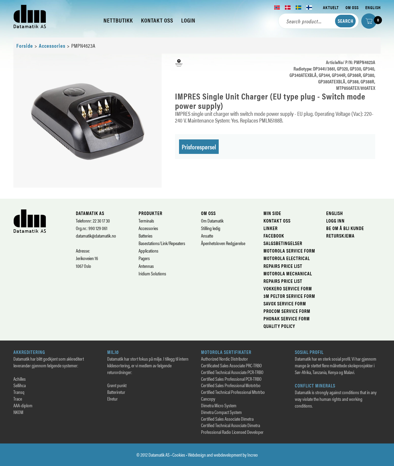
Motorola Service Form (289, 250)
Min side (272, 213)
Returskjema (340, 235)
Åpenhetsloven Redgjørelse (223, 243)
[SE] (299, 7)
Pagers (144, 258)
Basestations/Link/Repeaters (162, 243)
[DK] (288, 7)
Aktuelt (331, 7)
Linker (270, 228)
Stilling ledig (210, 228)
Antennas (146, 265)
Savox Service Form (284, 303)
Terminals (146, 220)
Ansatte (207, 235)
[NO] (277, 7)
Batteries (146, 235)
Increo (252, 454)
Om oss (352, 7)
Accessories (52, 45)
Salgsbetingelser (282, 243)
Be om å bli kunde (345, 228)
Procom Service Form (286, 311)
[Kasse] (369, 21)
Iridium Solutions (152, 273)
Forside (24, 45)
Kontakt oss (277, 220)
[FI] (309, 7)
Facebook (273, 235)
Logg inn (335, 220)
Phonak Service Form (286, 318)
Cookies (178, 454)
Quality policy (279, 326)
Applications (148, 250)
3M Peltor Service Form (289, 296)
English (373, 7)
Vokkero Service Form (287, 288)
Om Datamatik (212, 220)
